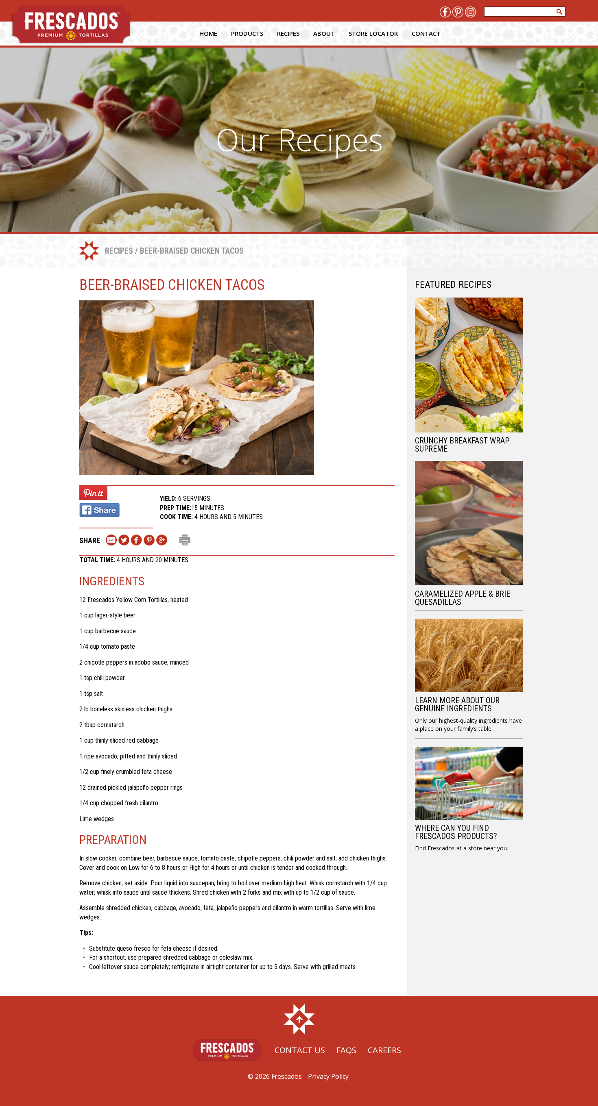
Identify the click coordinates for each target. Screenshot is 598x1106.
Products (247, 33)
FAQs (346, 1050)
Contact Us (300, 1050)
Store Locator (373, 33)
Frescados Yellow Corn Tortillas (127, 600)
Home (208, 33)
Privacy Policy (328, 1076)
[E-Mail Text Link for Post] (111, 541)
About (324, 33)
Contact (426, 33)
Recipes (288, 33)
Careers (384, 1050)
